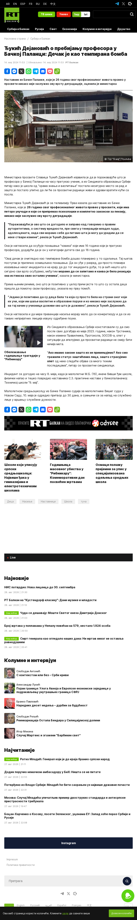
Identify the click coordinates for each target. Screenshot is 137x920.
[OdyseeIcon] (130, 4)
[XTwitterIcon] (123, 4)
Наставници (48, 501)
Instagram (68, 843)
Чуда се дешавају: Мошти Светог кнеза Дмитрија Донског (63, 613)
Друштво (123, 29)
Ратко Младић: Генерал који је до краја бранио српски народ (65, 759)
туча (84, 501)
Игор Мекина (24, 731)
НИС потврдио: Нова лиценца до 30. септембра (39, 587)
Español (61, 905)
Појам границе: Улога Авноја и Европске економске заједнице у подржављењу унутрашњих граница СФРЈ (63, 690)
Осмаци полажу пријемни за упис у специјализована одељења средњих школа (112, 473)
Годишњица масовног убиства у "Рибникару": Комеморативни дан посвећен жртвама (67, 473)
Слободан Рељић (27, 716)
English (21, 905)
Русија (39, 29)
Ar (8, 4)
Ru (38, 4)
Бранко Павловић (27, 701)
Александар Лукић (28, 684)
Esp (22, 4)
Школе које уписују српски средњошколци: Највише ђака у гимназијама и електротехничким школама (20, 477)
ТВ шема (46, 14)
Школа (68, 501)
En (15, 4)
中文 (53, 4)
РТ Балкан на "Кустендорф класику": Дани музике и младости (50, 600)
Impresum (12, 859)
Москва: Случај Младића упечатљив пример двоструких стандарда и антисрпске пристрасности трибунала (65, 799)
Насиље (27, 501)
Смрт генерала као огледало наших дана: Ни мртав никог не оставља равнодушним (63, 640)
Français (76, 905)
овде (65, 913)
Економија (69, 29)
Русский (35, 905)
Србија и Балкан (18, 29)
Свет (53, 29)
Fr (30, 4)
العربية (48, 905)
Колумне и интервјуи (97, 29)
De (45, 4)
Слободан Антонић (28, 671)
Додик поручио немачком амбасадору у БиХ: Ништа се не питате (52, 772)
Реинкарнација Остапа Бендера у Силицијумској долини (58, 720)
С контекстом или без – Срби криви (42, 675)
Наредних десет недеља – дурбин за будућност (52, 705)
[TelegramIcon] (117, 4)
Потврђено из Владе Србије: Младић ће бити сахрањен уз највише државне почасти (67, 785)
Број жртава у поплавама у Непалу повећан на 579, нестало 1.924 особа (57, 625)
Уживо (63, 14)
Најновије (16, 578)
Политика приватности (21, 864)
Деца (10, 501)
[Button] (127, 881)
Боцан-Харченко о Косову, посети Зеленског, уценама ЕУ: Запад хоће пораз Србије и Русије (67, 815)
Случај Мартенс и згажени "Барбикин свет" (48, 735)
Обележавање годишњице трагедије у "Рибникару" (22, 355)
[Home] (11, 15)
